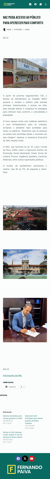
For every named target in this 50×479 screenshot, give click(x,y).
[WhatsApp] (41, 4)
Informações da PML (12, 375)
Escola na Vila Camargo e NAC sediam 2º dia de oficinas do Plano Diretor (12, 434)
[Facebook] (35, 4)
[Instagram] (30, 4)
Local (27, 29)
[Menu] (46, 4)
